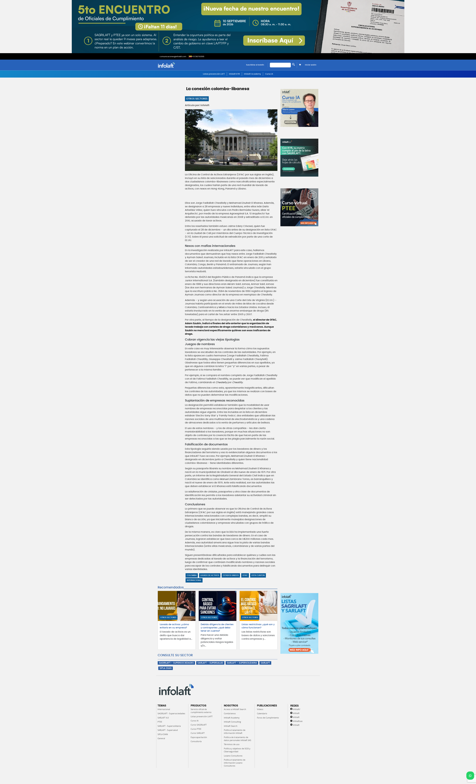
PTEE (160, 721)
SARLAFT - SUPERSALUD (210, 663)
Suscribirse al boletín (255, 65)
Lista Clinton (258, 575)
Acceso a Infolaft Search (235, 709)
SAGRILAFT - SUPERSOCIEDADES (176, 663)
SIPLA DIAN (166, 668)
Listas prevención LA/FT (202, 716)
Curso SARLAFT (198, 733)
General (161, 738)
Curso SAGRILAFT (199, 724)
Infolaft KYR (234, 74)
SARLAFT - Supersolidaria (169, 726)
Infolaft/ (296, 709)
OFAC (245, 575)
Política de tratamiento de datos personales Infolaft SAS (237, 739)
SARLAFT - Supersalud (168, 730)
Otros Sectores (197, 99)
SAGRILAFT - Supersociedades (171, 713)
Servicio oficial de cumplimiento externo (201, 711)
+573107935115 (198, 56)
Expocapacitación (199, 737)
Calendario (262, 713)
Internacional (194, 580)
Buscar (293, 64)
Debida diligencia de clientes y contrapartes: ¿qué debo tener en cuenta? (217, 627)
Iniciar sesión (310, 65)
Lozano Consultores (233, 755)
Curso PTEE (196, 729)
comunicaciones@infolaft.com (173, 56)
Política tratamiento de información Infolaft (234, 731)
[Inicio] (179, 65)
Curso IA (269, 74)
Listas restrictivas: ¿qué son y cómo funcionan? (258, 626)
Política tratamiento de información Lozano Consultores (234, 762)
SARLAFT (265, 663)
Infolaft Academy (252, 74)
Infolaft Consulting (232, 721)
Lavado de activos (209, 575)
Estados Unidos (231, 575)
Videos (260, 709)
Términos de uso (231, 744)
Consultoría (196, 741)
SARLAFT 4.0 (163, 717)
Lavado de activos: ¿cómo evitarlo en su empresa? (174, 626)
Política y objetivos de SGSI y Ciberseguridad (237, 750)
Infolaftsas (298, 721)
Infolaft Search (230, 726)
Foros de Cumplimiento (268, 717)
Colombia (192, 575)
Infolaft (296, 713)
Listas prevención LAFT (214, 74)
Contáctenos (230, 713)
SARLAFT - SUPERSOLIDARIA (242, 663)
